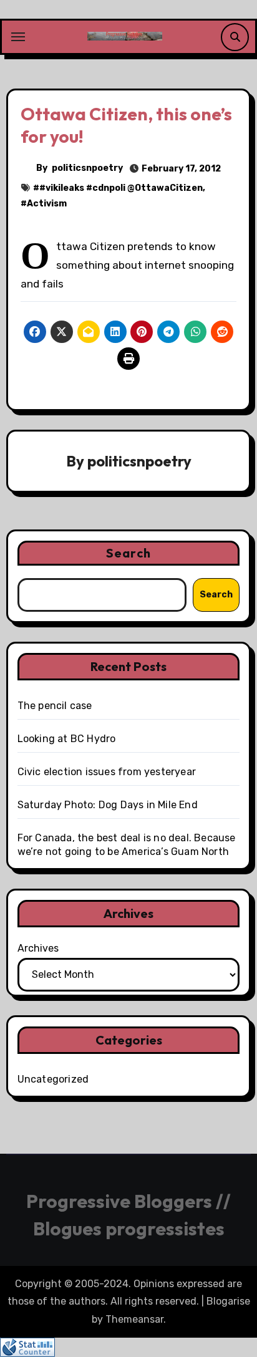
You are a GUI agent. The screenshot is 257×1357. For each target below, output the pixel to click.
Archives (38, 948)
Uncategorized (53, 1079)
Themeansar (134, 1319)
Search (128, 553)
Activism (47, 203)
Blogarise (228, 1301)
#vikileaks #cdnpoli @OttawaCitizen (121, 188)
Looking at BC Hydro (66, 739)
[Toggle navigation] (18, 36)
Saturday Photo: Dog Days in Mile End (107, 805)
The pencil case (54, 706)
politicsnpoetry (87, 168)
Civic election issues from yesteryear (106, 772)
